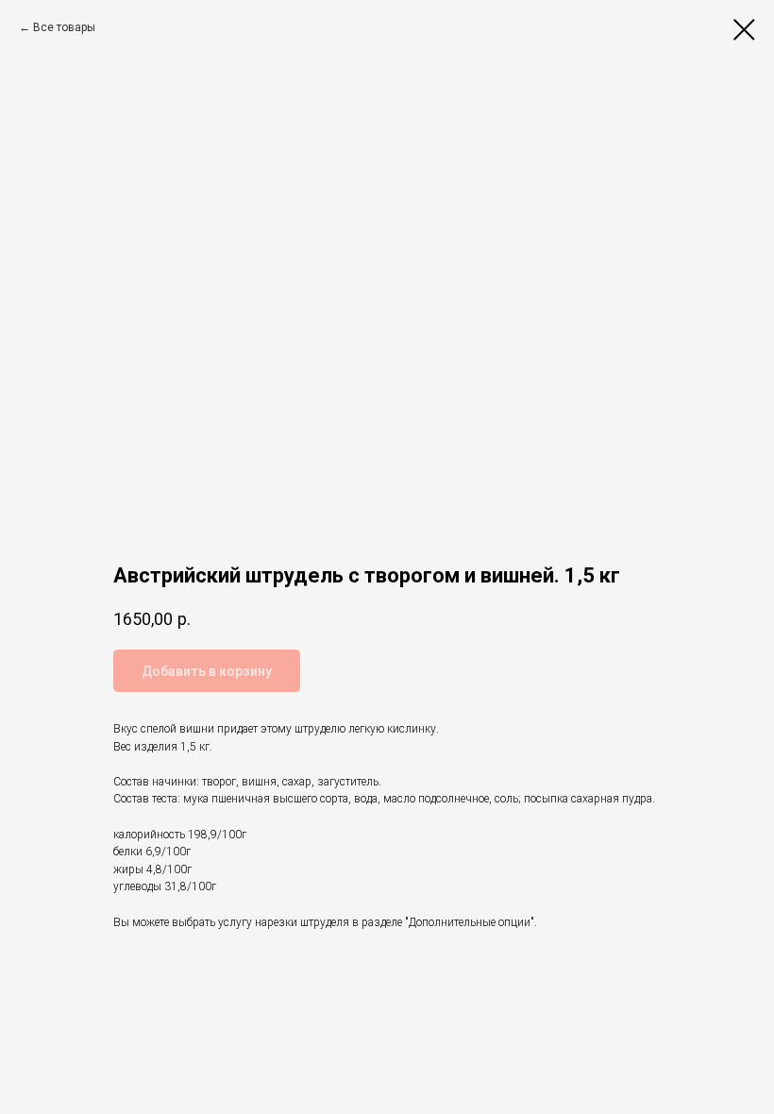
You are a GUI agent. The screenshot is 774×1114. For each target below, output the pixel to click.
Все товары (64, 27)
